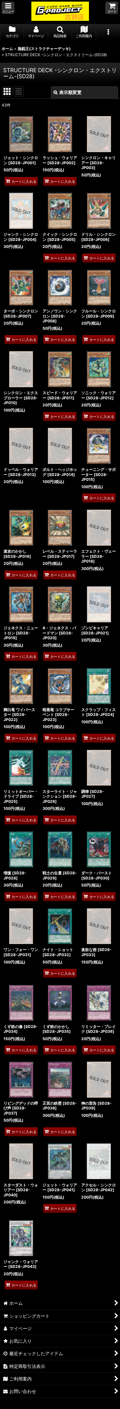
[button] (8, 8)
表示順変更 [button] (70, 92)
